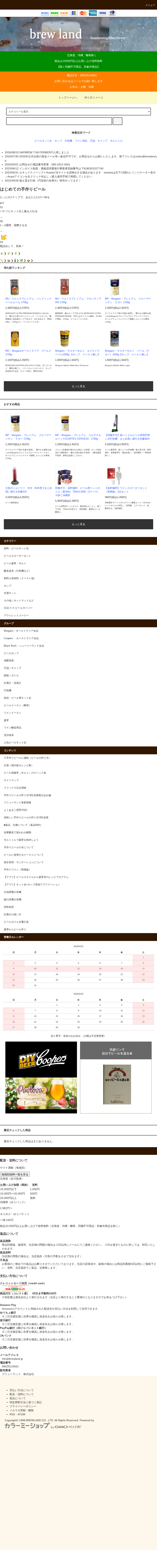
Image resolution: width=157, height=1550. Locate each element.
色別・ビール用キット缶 (17, 698)
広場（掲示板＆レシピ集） (19, 765)
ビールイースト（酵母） (17, 705)
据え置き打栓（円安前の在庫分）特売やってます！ (50, 180)
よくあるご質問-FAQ (15, 810)
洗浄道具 (9, 735)
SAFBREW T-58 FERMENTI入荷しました (44, 152)
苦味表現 (9, 907)
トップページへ (67, 97)
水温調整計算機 (12, 892)
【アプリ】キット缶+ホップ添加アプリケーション (32, 884)
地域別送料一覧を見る (15, 1174)
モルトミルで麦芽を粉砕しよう (21, 840)
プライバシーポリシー (23, 1406)
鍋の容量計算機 (12, 899)
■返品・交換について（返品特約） (23, 825)
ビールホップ (11, 653)
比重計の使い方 (12, 914)
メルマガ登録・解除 (22, 1410)
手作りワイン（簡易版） (17, 869)
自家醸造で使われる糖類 (17, 832)
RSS (12, 1414)
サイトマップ (11, 780)
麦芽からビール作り (15, 929)
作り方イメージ (93, 97)
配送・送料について (22, 1394)
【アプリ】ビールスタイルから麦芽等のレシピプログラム (36, 877)
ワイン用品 (81, 141)
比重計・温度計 (12, 683)
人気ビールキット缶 (15, 742)
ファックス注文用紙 (15, 787)
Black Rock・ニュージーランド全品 (24, 645)
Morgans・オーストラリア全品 (21, 631)
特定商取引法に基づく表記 (26, 1402)
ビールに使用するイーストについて (24, 855)
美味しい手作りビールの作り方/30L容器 (26, 817)
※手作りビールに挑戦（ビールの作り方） (27, 758)
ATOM (21, 1414)
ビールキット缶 (43, 141)
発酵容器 (9, 660)
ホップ (58, 141)
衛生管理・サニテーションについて (24, 862)
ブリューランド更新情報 (17, 802)
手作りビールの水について (19, 847)
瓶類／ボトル (11, 675)
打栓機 (68, 141)
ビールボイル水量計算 (16, 922)
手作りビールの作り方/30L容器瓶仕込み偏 (27, 795)
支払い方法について (22, 1390)
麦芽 (6, 720)
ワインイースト (12, 713)
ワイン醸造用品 (12, 727)
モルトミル (116, 141)
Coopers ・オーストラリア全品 (21, 638)
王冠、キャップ (98, 141)
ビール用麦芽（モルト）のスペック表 (25, 773)
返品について (18, 1398)
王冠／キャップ (12, 668)
